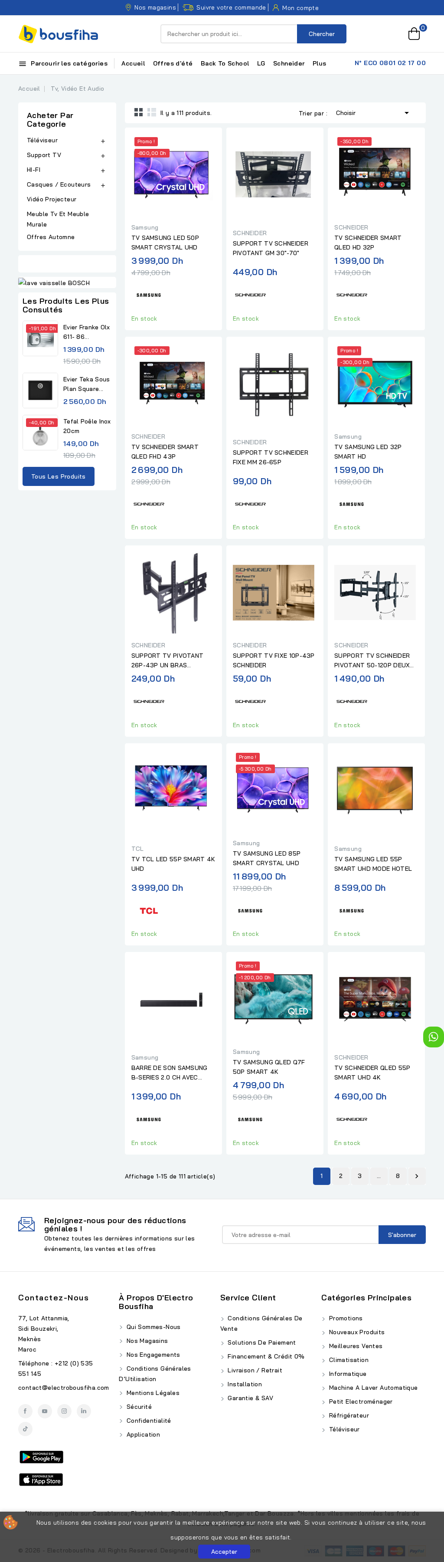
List (151, 112)
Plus (319, 63)
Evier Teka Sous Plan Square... (86, 384)
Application (142, 1434)
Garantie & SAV (249, 1398)
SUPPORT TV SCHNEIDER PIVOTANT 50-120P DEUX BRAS (372, 661)
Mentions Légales (152, 1393)
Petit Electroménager (359, 1401)
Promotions (344, 1318)
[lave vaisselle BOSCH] (67, 282)
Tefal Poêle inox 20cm (87, 426)
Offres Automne (51, 237)
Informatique (346, 1374)
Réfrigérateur (348, 1415)
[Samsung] (148, 294)
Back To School (225, 63)
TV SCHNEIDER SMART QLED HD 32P (368, 242)
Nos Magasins (146, 1341)
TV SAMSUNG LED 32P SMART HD (368, 451)
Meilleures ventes (354, 1346)
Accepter (224, 1551)
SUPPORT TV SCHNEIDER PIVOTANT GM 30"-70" (270, 248)
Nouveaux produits (356, 1332)
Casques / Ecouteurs (59, 184)
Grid (138, 112)
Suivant (416, 1176)
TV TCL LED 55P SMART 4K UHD (173, 864)
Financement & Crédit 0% (265, 1356)
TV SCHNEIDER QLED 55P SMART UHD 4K (372, 1072)
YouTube (45, 1411)
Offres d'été (173, 63)
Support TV (44, 155)
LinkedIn (84, 1411)
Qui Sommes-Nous (152, 1327)
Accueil (133, 63)
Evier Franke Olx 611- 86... (86, 332)
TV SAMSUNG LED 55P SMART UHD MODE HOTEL (373, 864)
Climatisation (348, 1360)
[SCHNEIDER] (250, 294)
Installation (244, 1384)
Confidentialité (147, 1420)
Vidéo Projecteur (51, 199)
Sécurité (138, 1407)
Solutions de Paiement (261, 1342)
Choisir (374, 113)
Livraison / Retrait (254, 1370)
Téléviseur (42, 140)
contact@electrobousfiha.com (63, 1387)
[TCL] (148, 909)
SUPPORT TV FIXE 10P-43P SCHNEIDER (274, 660)
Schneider (289, 63)
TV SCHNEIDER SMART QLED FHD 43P (165, 451)
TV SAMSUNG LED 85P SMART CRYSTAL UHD (266, 858)
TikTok (25, 1429)
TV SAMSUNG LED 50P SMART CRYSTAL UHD (165, 242)
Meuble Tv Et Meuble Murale (58, 219)
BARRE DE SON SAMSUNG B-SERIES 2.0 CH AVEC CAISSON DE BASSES (169, 1073)
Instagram (64, 1411)
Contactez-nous (53, 1298)
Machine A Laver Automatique (372, 1387)
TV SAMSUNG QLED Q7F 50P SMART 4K (269, 1067)
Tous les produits (58, 476)
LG (261, 63)
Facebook (25, 1411)
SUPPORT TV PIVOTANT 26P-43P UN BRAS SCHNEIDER (167, 661)
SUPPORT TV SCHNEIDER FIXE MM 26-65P (270, 457)
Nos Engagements (152, 1355)
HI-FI (33, 170)
